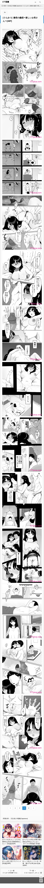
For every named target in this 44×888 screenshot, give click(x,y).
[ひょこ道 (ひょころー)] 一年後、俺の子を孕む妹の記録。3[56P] (32, 863)
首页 (4, 5)
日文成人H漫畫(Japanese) (15, 5)
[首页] (41, 872)
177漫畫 (5, 2)
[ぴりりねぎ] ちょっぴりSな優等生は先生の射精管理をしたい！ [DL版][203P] (11, 842)
